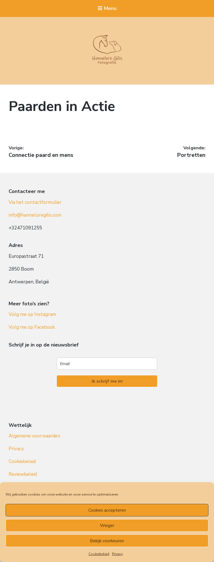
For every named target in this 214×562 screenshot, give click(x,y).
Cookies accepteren (107, 510)
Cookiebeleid (99, 554)
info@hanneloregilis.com (35, 215)
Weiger (107, 525)
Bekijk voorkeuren (107, 541)
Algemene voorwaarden (34, 436)
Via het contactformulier (35, 202)
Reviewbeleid (23, 474)
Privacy (117, 554)
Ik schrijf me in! (107, 381)
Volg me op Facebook (32, 327)
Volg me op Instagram (32, 314)
